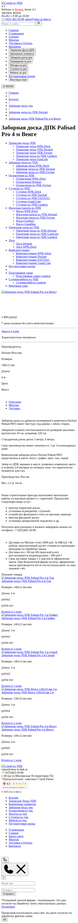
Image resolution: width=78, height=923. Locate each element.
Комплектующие (19, 250)
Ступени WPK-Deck (28, 191)
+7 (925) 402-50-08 (12, 19)
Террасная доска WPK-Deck (33, 146)
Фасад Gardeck (25, 220)
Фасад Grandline (26, 224)
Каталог (14, 797)
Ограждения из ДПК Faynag (33, 185)
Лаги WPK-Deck (26, 246)
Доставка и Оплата (20, 43)
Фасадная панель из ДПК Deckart (36, 214)
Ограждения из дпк (20, 61)
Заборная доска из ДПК (23, 162)
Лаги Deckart (24, 243)
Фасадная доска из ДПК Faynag (35, 217)
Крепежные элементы (22, 53)
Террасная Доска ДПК (22, 50)
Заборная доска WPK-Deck (32, 165)
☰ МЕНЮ (8, 86)
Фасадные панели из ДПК (25, 207)
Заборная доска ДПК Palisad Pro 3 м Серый (28, 655)
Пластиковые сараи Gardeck (33, 276)
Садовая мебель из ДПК (23, 279)
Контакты (15, 46)
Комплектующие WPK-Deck (33, 253)
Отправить (9, 894)
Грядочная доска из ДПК (24, 227)
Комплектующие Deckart (31, 256)
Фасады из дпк (18, 65)
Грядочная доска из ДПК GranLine (37, 233)
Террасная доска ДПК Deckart (34, 149)
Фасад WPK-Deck (27, 211)
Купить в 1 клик (11, 611)
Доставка (14, 408)
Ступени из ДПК (19, 188)
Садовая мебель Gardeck (31, 282)
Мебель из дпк (18, 72)
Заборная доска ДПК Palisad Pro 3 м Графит (28, 618)
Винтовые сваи (18, 79)
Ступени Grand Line (28, 201)
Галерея (13, 36)
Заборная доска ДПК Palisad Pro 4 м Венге (27, 729)
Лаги (12, 240)
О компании (16, 33)
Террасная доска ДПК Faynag (34, 152)
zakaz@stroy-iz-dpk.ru (38, 19)
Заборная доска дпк (21, 57)
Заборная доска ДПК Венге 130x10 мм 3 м (27, 692)
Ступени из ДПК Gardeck (32, 204)
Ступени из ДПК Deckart (31, 194)
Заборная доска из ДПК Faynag (35, 172)
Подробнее (8, 906)
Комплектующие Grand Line (33, 263)
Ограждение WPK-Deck (31, 178)
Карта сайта (16, 836)
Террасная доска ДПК (22, 143)
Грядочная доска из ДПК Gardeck (36, 237)
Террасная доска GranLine (32, 159)
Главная (14, 30)
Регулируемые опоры (22, 76)
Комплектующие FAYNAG (33, 259)
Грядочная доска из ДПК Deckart (36, 230)
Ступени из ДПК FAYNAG (33, 198)
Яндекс (19, 9)
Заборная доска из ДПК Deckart (35, 169)
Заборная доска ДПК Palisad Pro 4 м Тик (26, 581)
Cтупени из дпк (18, 69)
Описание (15, 401)
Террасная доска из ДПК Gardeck (36, 156)
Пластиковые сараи (21, 272)
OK (4, 919)
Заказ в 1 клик (10, 331)
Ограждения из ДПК (21, 175)
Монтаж (14, 39)
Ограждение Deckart (28, 181)
